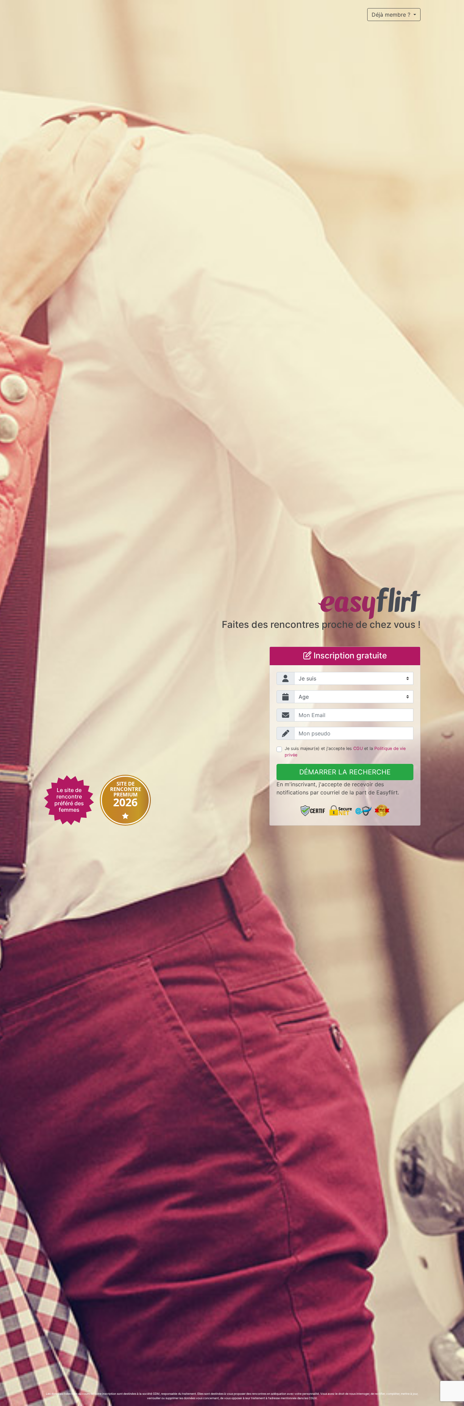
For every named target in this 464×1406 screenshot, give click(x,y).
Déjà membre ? (392, 14)
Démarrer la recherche (345, 772)
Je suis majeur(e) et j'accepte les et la (345, 751)
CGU (358, 748)
